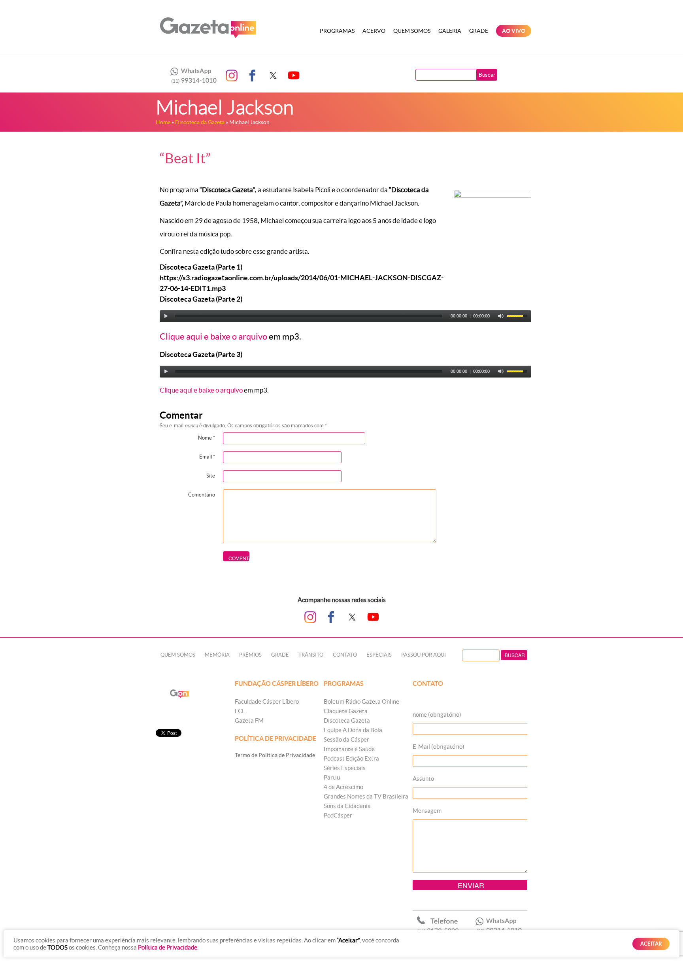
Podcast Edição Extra (351, 758)
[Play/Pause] (166, 316)
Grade (478, 31)
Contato (345, 655)
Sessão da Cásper (346, 739)
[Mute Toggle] (501, 316)
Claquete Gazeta (346, 711)
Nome (206, 438)
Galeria (449, 31)
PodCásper (338, 815)
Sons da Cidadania (347, 805)
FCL (240, 711)
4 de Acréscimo (343, 787)
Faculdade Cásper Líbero (267, 701)
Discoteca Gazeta (347, 720)
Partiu (332, 777)
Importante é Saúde (349, 749)
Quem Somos (411, 31)
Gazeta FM (249, 720)
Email (207, 457)
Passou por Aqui (423, 655)
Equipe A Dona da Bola (353, 730)
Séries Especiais (345, 768)
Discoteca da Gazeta (200, 122)
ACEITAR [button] (651, 944)
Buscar (487, 74)
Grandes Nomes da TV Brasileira (366, 796)
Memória (217, 655)
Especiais (379, 655)
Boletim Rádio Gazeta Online (361, 701)
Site (210, 476)
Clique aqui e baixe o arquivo (213, 336)
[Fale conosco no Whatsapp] (191, 75)
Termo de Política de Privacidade (275, 755)
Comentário (201, 495)
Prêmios (250, 655)
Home (163, 122)
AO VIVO (513, 31)
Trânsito (310, 655)
